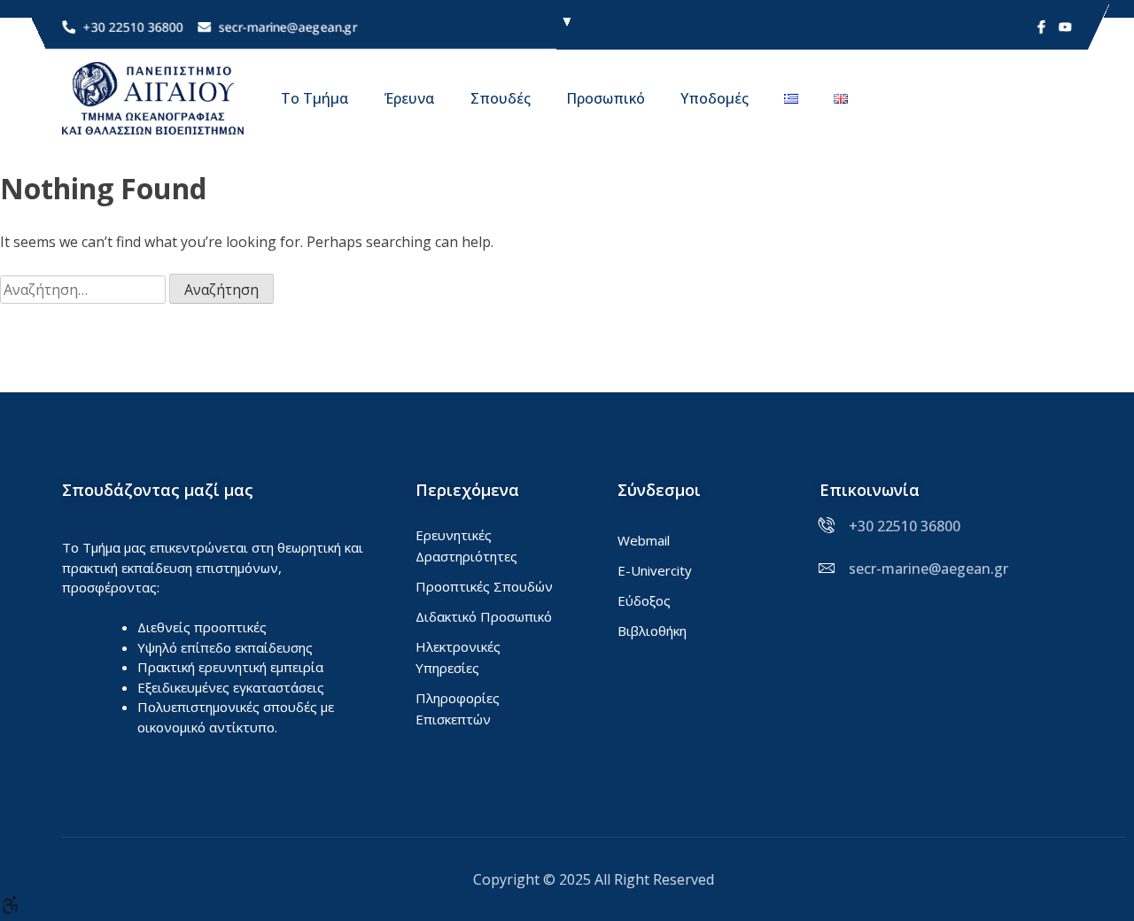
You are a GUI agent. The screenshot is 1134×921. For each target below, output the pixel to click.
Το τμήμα (315, 98)
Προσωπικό (605, 98)
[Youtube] (1065, 27)
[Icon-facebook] (1041, 27)
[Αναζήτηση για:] (84, 289)
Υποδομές (714, 98)
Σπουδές (500, 98)
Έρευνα (409, 98)
